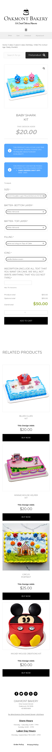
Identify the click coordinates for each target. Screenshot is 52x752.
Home (4, 45)
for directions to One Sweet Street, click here (26, 714)
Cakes (10, 45)
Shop (10, 35)
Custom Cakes (19, 45)
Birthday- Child (32, 45)
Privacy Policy (32, 745)
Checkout (27, 35)
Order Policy (19, 744)
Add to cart (26, 321)
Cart (18, 35)
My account (40, 35)
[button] (44, 68)
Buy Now (26, 438)
